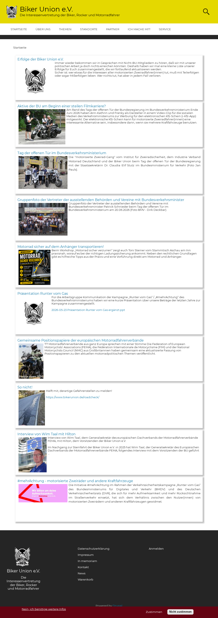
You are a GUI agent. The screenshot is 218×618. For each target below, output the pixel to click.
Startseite (19, 29)
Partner (112, 29)
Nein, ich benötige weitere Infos (44, 609)
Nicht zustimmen (180, 611)
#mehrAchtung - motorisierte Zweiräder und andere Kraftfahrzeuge (75, 481)
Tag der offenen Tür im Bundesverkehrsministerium (61, 153)
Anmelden (156, 548)
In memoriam (87, 561)
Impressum (86, 554)
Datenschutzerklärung (93, 548)
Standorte (89, 29)
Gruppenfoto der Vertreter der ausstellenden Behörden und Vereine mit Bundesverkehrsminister (100, 200)
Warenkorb (85, 579)
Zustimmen (154, 612)
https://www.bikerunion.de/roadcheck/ (72, 397)
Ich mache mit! (139, 29)
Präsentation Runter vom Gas (42, 294)
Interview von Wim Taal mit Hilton (46, 434)
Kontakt (83, 567)
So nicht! (24, 387)
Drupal (117, 605)
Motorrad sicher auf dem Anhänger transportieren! (60, 247)
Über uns (43, 29)
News (81, 573)
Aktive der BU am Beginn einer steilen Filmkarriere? (61, 106)
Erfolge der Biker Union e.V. (40, 59)
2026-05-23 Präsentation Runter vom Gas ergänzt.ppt (88, 310)
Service (165, 29)
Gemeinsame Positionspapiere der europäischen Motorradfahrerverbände (80, 340)
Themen (65, 29)
